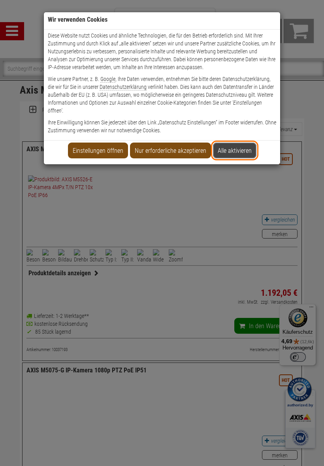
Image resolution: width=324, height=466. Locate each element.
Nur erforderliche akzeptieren (170, 150)
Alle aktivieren (235, 150)
